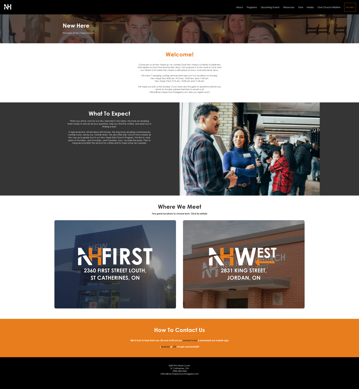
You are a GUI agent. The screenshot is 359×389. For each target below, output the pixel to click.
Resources (289, 7)
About (239, 7)
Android (165, 346)
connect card (189, 340)
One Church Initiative (329, 7)
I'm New (350, 7)
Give (300, 7)
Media (310, 7)
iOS (174, 346)
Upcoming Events (270, 7)
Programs (252, 7)
